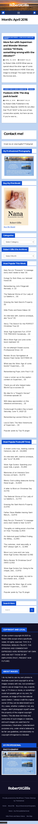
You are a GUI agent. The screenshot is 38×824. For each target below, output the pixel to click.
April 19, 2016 (10, 60)
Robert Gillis (25, 60)
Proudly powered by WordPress (13, 798)
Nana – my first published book (19, 811)
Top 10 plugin (24, 431)
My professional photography (25, 806)
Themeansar (20, 801)
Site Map (29, 816)
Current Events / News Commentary (15, 89)
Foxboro (31, 89)
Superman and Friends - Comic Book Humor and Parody (19, 38)
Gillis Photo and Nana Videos (15, 816)
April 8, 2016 (10, 100)
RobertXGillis (19, 5)
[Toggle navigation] (18, 12)
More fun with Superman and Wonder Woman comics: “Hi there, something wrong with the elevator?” (18, 49)
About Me (11, 806)
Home (4, 806)
